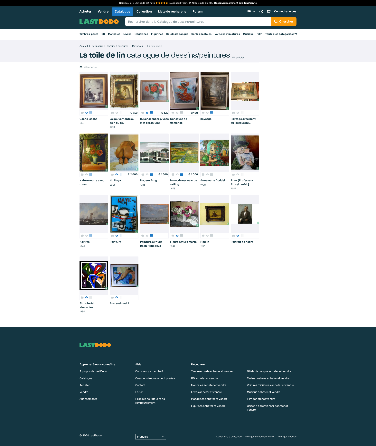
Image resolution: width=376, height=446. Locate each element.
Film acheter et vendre (261, 399)
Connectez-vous (285, 11)
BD (103, 34)
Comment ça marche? (149, 371)
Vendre (103, 11)
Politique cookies (287, 436)
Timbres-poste (89, 34)
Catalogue (122, 11)
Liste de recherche (172, 11)
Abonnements (88, 399)
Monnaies (114, 34)
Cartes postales (201, 34)
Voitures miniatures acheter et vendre (270, 385)
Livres (127, 34)
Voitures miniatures (227, 34)
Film (259, 34)
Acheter (85, 11)
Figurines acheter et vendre (208, 406)
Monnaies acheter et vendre (208, 385)
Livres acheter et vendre (206, 392)
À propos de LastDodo (93, 371)
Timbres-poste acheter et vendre (212, 371)
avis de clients (204, 3)
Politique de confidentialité (260, 436)
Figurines (157, 34)
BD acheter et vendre (204, 378)
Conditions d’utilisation (229, 436)
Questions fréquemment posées (155, 378)
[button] (268, 11)
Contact (140, 385)
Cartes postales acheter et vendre (268, 378)
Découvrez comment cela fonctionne (235, 3)
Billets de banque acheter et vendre (269, 371)
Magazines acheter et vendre (209, 399)
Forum (198, 11)
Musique (248, 34)
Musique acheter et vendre (263, 392)
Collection (144, 11)
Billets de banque (177, 34)
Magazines (141, 34)
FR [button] (249, 11)
